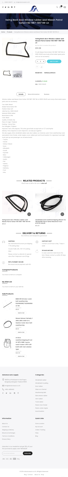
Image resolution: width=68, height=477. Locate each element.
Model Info (38, 73)
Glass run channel (40, 389)
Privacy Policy (6, 439)
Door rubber (39, 386)
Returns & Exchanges (8, 433)
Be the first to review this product (45, 45)
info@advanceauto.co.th (23, 2)
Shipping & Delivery (8, 430)
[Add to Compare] (41, 67)
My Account (39, 427)
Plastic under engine (41, 408)
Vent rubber (39, 399)
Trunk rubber (39, 402)
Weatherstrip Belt (40, 392)
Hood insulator (39, 411)
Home (3, 32)
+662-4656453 (9, 389)
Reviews (46, 94)
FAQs (36, 433)
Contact (30, 474)
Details (21, 94)
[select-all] (44, 183)
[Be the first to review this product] (24, 307)
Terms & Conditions (8, 436)
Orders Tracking (40, 430)
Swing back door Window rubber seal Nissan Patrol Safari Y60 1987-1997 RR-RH (16, 220)
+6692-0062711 (8, 2)
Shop (42, 474)
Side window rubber (41, 395)
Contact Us (5, 427)
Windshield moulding (41, 383)
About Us (5, 423)
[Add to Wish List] (37, 67)
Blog (36, 436)
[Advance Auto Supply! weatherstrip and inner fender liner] (34, 9)
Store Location (39, 423)
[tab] (21, 94)
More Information (33, 94)
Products (9, 32)
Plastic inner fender (41, 405)
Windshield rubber (40, 380)
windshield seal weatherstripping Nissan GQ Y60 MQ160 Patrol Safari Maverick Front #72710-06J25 (50, 221)
